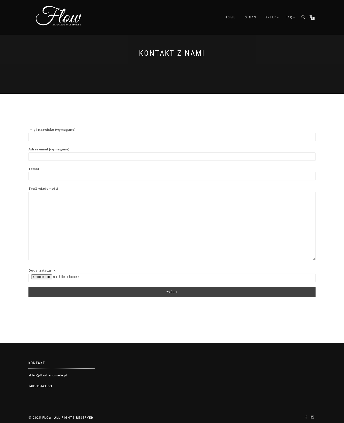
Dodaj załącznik (41, 270)
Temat (34, 169)
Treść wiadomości (43, 188)
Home (230, 17)
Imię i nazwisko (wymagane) (51, 129)
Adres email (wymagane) (48, 149)
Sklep (271, 17)
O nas (250, 17)
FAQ (289, 17)
